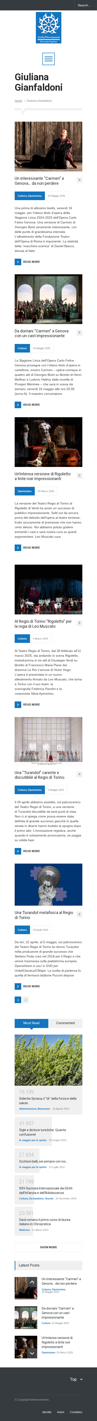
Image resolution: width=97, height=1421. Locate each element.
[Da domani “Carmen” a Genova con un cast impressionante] (48, 299)
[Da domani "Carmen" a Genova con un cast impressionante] (26, 1317)
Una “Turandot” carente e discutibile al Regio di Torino (39, 775)
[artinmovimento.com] (48, 37)
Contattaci (76, 1412)
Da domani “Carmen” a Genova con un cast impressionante (42, 333)
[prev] (32, 1282)
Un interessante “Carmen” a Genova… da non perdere (39, 181)
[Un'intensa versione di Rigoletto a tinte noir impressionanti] (26, 1347)
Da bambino (36, 1198)
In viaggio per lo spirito (33, 1140)
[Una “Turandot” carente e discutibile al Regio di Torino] (48, 741)
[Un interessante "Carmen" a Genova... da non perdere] (26, 1288)
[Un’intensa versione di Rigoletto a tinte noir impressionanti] (48, 442)
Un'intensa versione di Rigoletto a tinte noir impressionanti (57, 1342)
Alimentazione (27, 1108)
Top (73, 1379)
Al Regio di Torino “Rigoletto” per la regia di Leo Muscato (43, 624)
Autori (60, 1412)
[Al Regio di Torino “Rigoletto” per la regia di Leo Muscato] (48, 589)
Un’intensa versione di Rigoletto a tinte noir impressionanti (43, 476)
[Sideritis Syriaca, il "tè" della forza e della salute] (48, 1060)
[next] (32, 1353)
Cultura (22, 195)
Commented (65, 1023)
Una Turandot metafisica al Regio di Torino (44, 915)
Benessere (44, 1108)
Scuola (49, 1198)
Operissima (35, 195)
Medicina (24, 1230)
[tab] (31, 1025)
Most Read (31, 1023)
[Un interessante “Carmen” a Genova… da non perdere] (48, 146)
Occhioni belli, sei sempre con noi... (43, 1161)
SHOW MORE (48, 1247)
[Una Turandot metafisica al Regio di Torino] (48, 885)
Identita (46, 1412)
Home (18, 100)
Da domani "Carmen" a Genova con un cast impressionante (58, 1313)
